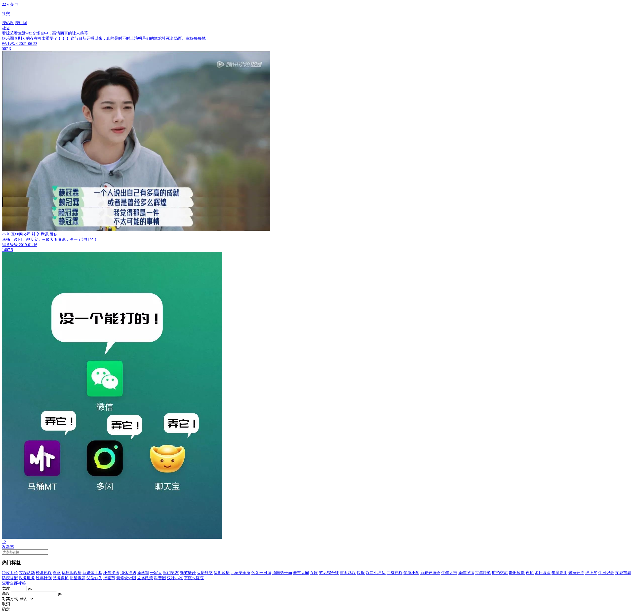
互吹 (314, 573)
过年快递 (483, 573)
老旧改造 (517, 573)
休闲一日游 (261, 573)
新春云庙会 (430, 573)
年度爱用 (559, 573)
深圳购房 (222, 573)
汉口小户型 (376, 573)
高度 (6, 593)
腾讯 (45, 234)
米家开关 (576, 573)
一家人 (156, 573)
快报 (361, 573)
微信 (54, 234)
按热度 (8, 23)
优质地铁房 (71, 573)
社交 (6, 28)
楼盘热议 (44, 573)
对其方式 (10, 599)
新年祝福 (466, 573)
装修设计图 (126, 578)
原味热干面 (282, 573)
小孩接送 (111, 573)
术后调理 (543, 573)
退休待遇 (128, 573)
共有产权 (394, 573)
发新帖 (8, 546)
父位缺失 (94, 578)
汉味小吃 (175, 578)
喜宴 (57, 573)
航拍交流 (500, 573)
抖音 (6, 234)
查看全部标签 (14, 583)
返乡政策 (145, 578)
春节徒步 (188, 573)
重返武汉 (348, 573)
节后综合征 (329, 573)
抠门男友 (171, 573)
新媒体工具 (92, 573)
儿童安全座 (240, 573)
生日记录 (606, 573)
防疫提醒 (10, 578)
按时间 (21, 23)
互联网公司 (21, 234)
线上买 (591, 573)
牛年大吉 (449, 573)
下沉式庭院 (194, 578)
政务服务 (27, 578)
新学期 (143, 573)
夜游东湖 (623, 573)
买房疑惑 (205, 573)
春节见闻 (301, 573)
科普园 (160, 578)
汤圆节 (109, 578)
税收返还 (10, 573)
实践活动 (27, 573)
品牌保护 (61, 578)
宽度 (6, 588)
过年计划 (44, 578)
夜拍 (530, 573)
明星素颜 (77, 578)
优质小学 (411, 573)
